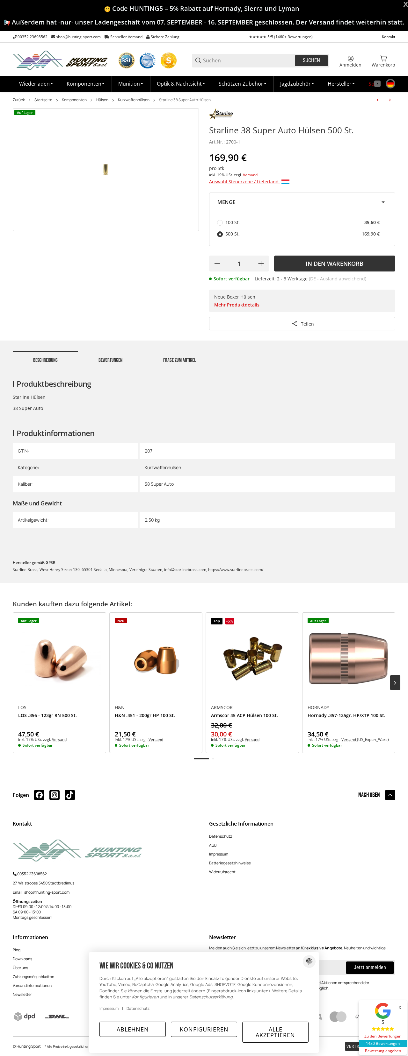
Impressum (218, 854)
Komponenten (74, 100)
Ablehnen (133, 1029)
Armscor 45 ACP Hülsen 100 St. (244, 715)
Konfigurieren (204, 1029)
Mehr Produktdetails (236, 305)
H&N (120, 707)
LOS (22, 707)
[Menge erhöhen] (261, 263)
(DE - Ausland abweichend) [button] (337, 279)
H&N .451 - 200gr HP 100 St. (145, 715)
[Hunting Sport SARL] (60, 60)
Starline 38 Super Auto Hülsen (185, 100)
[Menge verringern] (217, 263)
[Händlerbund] (148, 60)
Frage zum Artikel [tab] (179, 360)
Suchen (311, 60)
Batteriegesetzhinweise (230, 863)
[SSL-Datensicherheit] (127, 60)
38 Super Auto (159, 484)
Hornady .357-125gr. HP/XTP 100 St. (346, 715)
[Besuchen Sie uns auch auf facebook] (39, 795)
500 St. (302, 234)
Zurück (19, 100)
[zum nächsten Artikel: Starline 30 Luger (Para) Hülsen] (389, 100)
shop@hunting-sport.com (78, 36)
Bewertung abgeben (383, 1050)
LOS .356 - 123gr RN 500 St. (47, 715)
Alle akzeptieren (275, 1032)
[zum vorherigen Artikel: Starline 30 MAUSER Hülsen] (377, 100)
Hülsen (102, 100)
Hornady (318, 707)
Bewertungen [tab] (110, 360)
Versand (250, 175)
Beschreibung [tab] (45, 360)
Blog (16, 950)
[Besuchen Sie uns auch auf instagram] (54, 795)
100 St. (302, 222)
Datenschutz (220, 836)
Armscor (222, 707)
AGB (212, 845)
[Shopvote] (169, 60)
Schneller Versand (126, 36)
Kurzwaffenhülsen (133, 100)
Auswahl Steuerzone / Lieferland (244, 182)
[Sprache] (390, 83)
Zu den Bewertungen (382, 1036)
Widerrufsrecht (222, 872)
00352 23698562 (32, 36)
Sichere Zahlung (165, 36)
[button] (341, 84)
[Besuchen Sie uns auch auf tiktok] (70, 795)
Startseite (43, 100)
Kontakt (388, 36)
